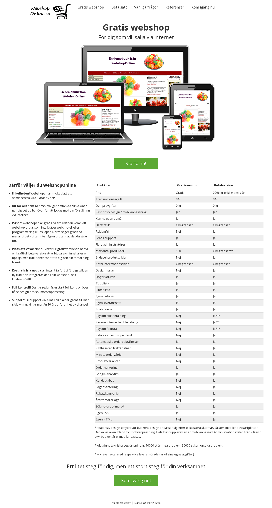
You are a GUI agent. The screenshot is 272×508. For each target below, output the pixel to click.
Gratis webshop (91, 7)
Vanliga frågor (146, 7)
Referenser (174, 7)
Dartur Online (142, 502)
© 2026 (155, 502)
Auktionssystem (121, 502)
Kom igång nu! (203, 7)
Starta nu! (136, 163)
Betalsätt (119, 7)
